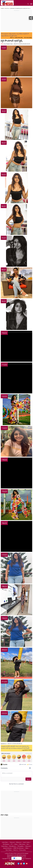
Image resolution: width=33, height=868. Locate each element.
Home (2, 8)
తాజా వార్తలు (4, 814)
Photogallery (21, 846)
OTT (12, 844)
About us (15, 850)
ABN (2, 44)
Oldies (26, 848)
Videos (16, 844)
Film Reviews (6, 844)
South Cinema (26, 842)
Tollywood (12, 842)
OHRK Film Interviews (18, 848)
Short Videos (9, 850)
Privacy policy (22, 850)
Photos (7, 8)
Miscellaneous (12, 846)
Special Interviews (7, 848)
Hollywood (27, 846)
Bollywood (18, 842)
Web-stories (22, 844)
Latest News (5, 842)
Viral (28, 844)
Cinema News (4, 846)
